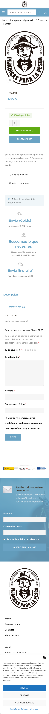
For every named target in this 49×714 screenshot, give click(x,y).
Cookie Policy (15, 709)
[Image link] (24, 588)
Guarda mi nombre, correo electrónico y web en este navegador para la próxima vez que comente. (24, 423)
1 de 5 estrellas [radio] (25, 350)
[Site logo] (24, 3)
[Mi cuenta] (45, 12)
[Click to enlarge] (10, 80)
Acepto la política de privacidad (23, 539)
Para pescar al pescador (22, 20)
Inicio (4, 20)
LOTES (8, 23)
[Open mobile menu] (3, 12)
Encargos (42, 20)
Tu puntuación (13, 349)
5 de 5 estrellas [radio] (35, 350)
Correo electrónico (15, 404)
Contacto (9, 629)
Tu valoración (12, 357)
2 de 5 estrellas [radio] (28, 350)
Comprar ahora (24, 139)
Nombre (10, 390)
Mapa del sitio (12, 635)
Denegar (24, 695)
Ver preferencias (24, 702)
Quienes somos (12, 624)
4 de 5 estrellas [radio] (32, 350)
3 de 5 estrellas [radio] (30, 350)
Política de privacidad (29, 709)
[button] (45, 657)
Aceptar (24, 688)
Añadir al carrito (24, 131)
